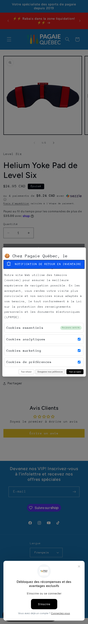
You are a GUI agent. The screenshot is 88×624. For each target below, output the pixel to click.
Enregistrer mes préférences (50, 372)
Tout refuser (26, 372)
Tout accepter (75, 372)
